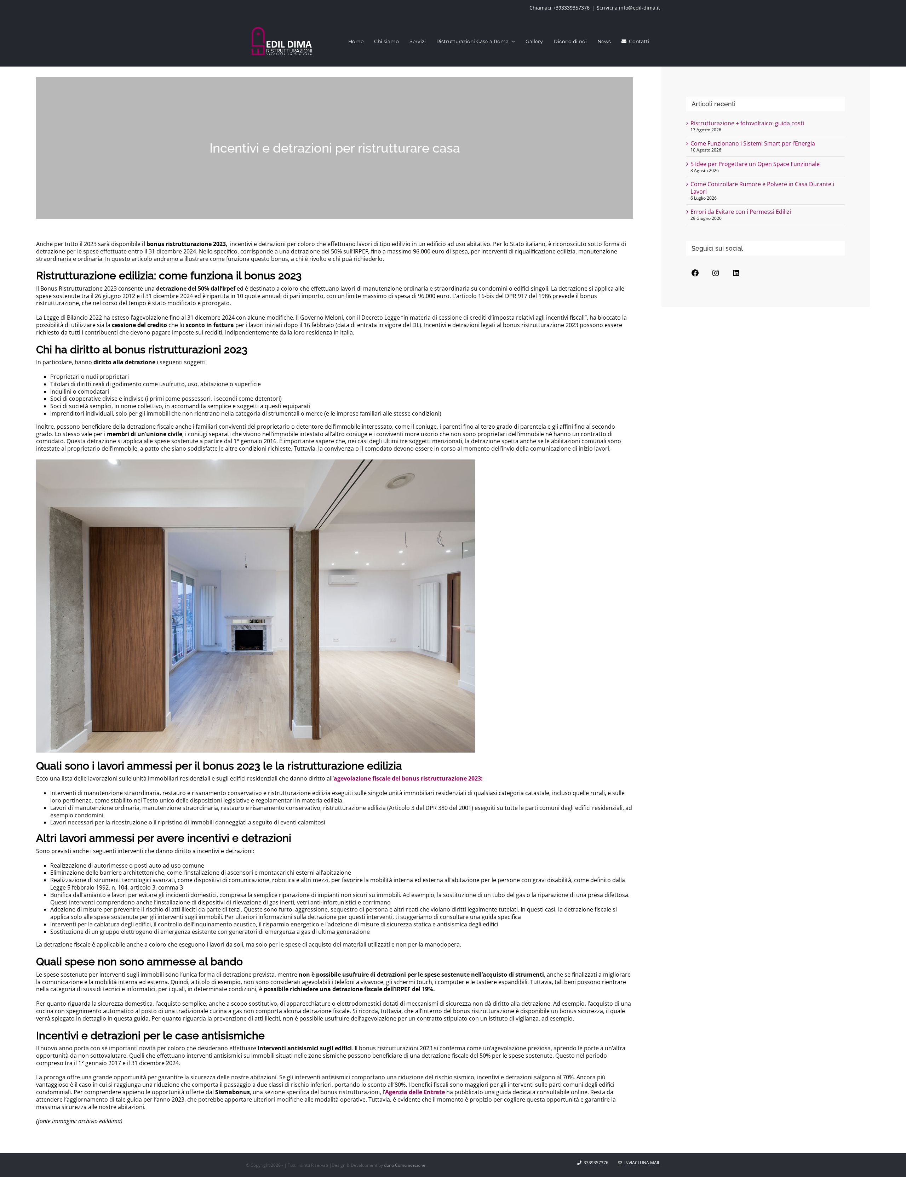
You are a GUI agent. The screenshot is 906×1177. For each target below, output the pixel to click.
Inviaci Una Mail (641, 1163)
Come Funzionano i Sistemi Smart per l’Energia (752, 143)
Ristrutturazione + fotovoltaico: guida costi (747, 123)
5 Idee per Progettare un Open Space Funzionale (755, 164)
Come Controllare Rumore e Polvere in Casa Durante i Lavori (762, 187)
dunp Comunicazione (404, 1165)
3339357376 (596, 1163)
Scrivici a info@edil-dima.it (628, 7)
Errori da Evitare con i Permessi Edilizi (740, 212)
